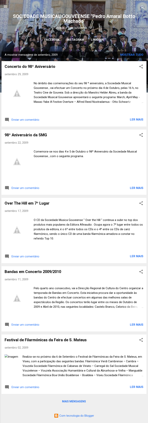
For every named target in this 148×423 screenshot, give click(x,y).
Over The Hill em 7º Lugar (27, 203)
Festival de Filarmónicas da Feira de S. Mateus (46, 340)
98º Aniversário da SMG (26, 135)
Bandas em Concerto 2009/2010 (33, 271)
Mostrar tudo (131, 54)
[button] (141, 67)
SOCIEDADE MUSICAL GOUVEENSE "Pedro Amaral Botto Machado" (74, 18)
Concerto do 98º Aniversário (30, 66)
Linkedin (97, 39)
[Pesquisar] (142, 8)
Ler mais (136, 119)
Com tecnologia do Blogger (76, 415)
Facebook (52, 39)
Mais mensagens (74, 401)
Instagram (75, 39)
